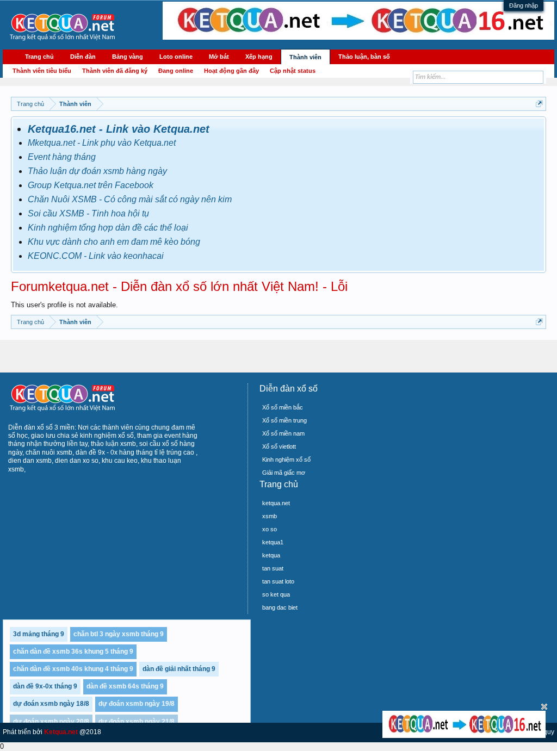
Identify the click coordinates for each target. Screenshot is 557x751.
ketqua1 (272, 542)
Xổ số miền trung (284, 420)
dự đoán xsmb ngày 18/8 (51, 703)
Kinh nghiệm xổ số (286, 459)
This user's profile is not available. (64, 305)
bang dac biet (280, 607)
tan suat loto (278, 581)
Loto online (176, 56)
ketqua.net (276, 503)
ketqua (271, 555)
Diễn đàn (83, 56)
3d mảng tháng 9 (38, 634)
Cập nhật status (292, 70)
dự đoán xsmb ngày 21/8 (136, 721)
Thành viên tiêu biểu (42, 70)
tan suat (272, 568)
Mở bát (219, 56)
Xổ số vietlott (279, 446)
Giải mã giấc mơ (283, 472)
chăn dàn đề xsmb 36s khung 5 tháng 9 (73, 651)
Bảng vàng (127, 56)
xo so (269, 529)
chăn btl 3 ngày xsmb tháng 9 (118, 634)
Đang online (175, 70)
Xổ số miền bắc (282, 407)
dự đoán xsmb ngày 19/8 (136, 703)
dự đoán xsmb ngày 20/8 (51, 721)
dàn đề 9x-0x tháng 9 (45, 686)
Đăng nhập (523, 5)
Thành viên (305, 57)
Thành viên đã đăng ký (114, 70)
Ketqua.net (61, 732)
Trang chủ (39, 56)
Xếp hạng (259, 56)
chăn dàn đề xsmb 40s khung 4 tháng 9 (73, 669)
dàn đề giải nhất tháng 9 (179, 669)
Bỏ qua (544, 707)
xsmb (269, 516)
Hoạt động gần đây (231, 70)
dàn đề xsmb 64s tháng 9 (125, 686)
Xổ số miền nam (283, 433)
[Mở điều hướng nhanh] (539, 103)
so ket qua (276, 594)
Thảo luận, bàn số (364, 56)
